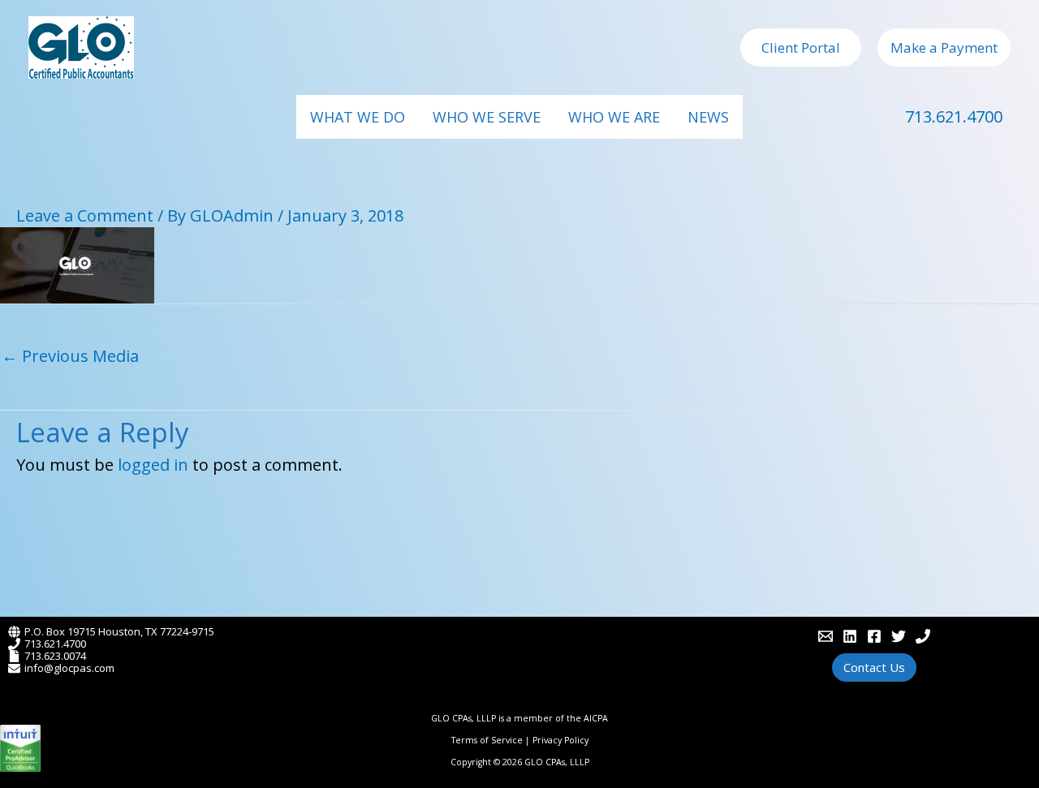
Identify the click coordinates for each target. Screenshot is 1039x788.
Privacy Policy (560, 740)
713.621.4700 (953, 116)
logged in (153, 465)
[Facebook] (874, 636)
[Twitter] (898, 636)
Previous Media (70, 356)
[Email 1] (825, 636)
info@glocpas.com (69, 668)
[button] (800, 47)
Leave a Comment (84, 215)
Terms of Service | (491, 740)
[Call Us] (923, 636)
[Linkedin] (850, 636)
